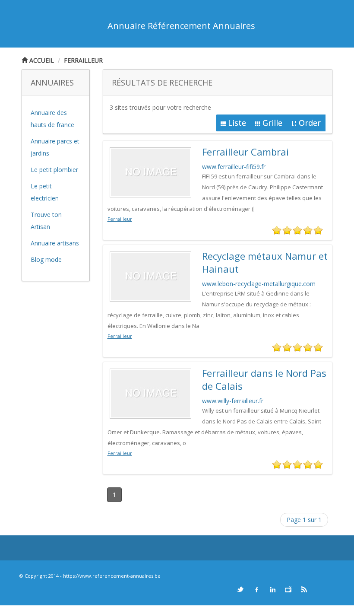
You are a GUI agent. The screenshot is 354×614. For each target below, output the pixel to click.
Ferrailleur (83, 60)
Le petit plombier (54, 169)
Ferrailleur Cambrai (245, 151)
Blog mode (46, 259)
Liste (237, 123)
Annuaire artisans (55, 243)
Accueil (41, 60)
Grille (272, 123)
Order (310, 123)
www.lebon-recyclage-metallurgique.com (259, 284)
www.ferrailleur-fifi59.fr (234, 166)
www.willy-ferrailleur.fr (232, 401)
